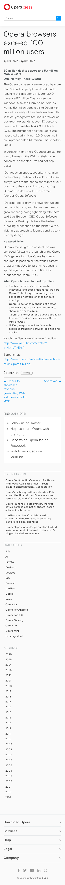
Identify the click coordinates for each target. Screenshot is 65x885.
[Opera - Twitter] (24, 870)
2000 (8, 792)
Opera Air (11, 604)
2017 (8, 701)
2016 (8, 707)
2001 (8, 786)
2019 (8, 691)
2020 (8, 686)
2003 (8, 776)
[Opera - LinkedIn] (39, 870)
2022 (8, 675)
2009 (8, 744)
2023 (8, 670)
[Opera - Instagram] (45, 870)
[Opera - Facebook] (18, 870)
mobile (9, 593)
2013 (8, 723)
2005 (8, 765)
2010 (8, 738)
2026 (8, 654)
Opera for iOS (14, 615)
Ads (7, 551)
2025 (8, 659)
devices (10, 572)
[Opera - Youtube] (32, 870)
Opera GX (11, 625)
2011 (7, 733)
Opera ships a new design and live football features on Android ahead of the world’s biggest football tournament (31, 530)
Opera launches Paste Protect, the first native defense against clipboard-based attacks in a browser (29, 507)
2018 (8, 696)
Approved (52, 381)
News (8, 599)
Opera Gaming (14, 620)
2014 (8, 717)
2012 (8, 728)
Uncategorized (14, 636)
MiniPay (10, 588)
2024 (8, 664)
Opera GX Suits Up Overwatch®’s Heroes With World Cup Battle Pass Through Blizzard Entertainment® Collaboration (30, 483)
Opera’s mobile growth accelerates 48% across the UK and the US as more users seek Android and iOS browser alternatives (31, 495)
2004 (8, 770)
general (10, 583)
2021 (8, 680)
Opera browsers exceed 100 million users (30, 43)
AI (6, 556)
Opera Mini (12, 630)
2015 (8, 712)
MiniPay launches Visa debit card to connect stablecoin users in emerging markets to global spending (28, 518)
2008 (8, 749)
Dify (7, 577)
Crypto (9, 561)
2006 (8, 760)
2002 (8, 781)
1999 (8, 797)
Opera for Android (16, 609)
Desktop (27, 373)
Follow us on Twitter (25, 423)
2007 (8, 754)
